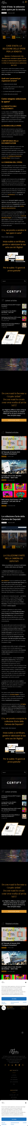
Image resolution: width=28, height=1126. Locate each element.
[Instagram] (8, 1065)
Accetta (14, 1119)
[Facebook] (5, 1065)
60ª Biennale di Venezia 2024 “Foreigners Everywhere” (11, 305)
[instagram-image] (5, 1015)
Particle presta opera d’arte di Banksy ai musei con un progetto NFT (10, 324)
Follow (23, 1007)
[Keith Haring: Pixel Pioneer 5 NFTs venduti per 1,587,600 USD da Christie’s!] (24, 318)
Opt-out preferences (3, 1123)
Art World (4, 12)
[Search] (25, 281)
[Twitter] (23, 1065)
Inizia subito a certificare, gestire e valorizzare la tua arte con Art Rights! (14, 244)
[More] (23, 37)
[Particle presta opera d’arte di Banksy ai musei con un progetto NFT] (24, 325)
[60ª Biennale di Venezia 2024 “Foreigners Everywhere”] (24, 306)
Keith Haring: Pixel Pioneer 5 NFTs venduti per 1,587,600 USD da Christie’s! (11, 318)
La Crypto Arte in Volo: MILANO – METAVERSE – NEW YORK (9, 311)
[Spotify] (15, 1065)
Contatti (25, 1122)
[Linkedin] (12, 1065)
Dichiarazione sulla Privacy (15, 1123)
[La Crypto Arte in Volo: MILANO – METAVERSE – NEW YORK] (24, 312)
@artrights (10, 1007)
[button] (26, 1103)
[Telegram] (19, 1065)
